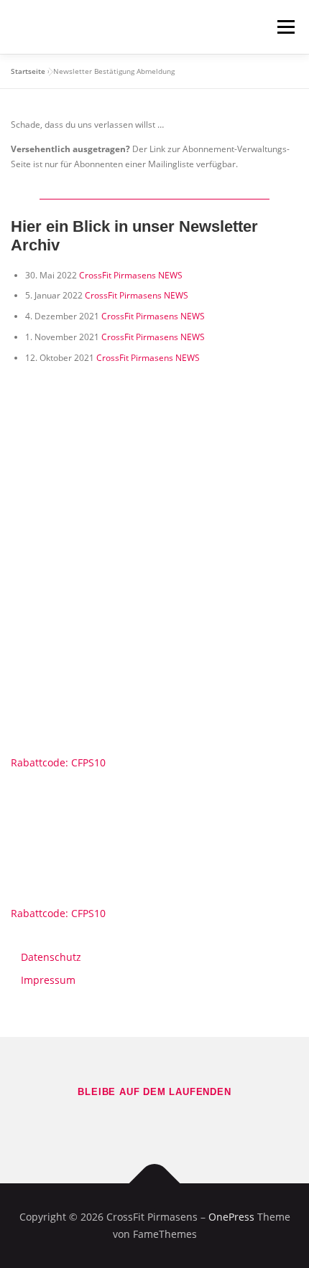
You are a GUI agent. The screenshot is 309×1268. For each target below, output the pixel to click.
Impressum (48, 980)
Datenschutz (51, 957)
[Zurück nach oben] (154, 1183)
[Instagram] (174, 1122)
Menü (284, 27)
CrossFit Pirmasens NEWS (131, 275)
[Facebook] (134, 1122)
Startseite (28, 71)
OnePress (231, 1217)
